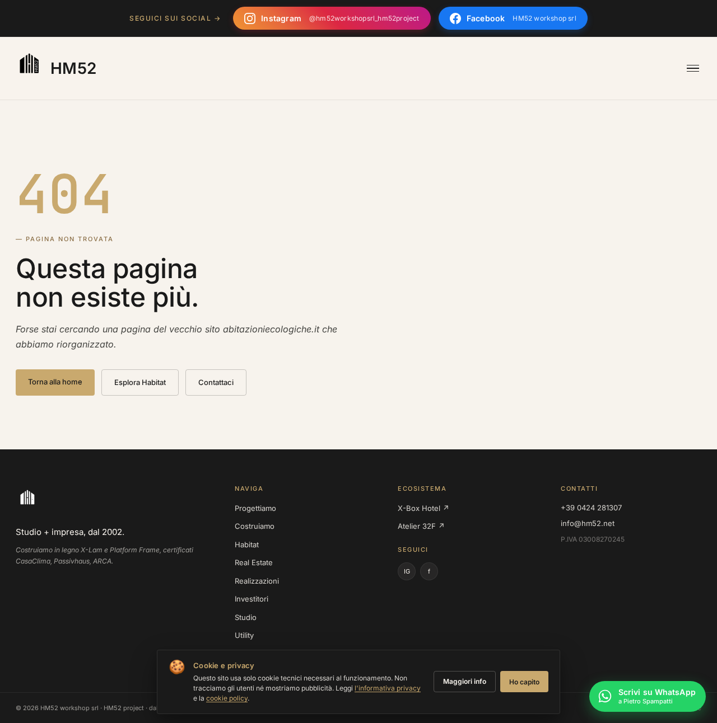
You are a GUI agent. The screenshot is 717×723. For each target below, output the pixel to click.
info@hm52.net (587, 523)
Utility (244, 635)
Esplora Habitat (140, 382)
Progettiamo (255, 508)
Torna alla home (55, 381)
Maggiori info (464, 681)
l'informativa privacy (388, 688)
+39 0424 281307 (591, 507)
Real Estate (254, 562)
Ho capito (524, 682)
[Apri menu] (693, 68)
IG (407, 571)
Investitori (251, 598)
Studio (246, 617)
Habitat (247, 544)
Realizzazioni (257, 580)
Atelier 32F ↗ (421, 526)
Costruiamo (254, 526)
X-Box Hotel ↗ (423, 508)
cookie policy (227, 698)
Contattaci (216, 382)
